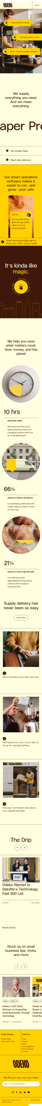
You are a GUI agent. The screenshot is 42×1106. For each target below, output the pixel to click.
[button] (21, 232)
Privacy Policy (6, 1100)
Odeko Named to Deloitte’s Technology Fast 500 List (20, 889)
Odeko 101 (14, 1001)
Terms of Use (16, 1100)
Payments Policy (7, 1102)
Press (24, 1039)
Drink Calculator (28, 1049)
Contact (25, 1051)
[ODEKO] (17, 5)
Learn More (21, 618)
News (6, 1001)
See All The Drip (9, 927)
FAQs (24, 1044)
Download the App (7, 1041)
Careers (25, 1041)
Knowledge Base (28, 1046)
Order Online (6, 1039)
